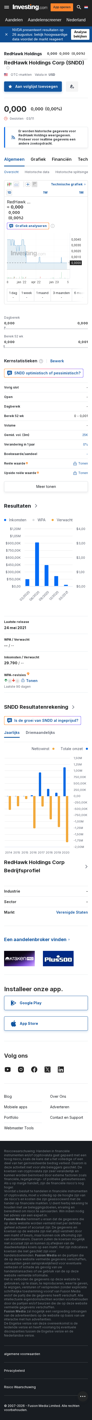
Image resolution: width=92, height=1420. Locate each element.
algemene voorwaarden (22, 1354)
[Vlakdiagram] (16, 184)
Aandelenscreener (44, 20)
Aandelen (14, 20)
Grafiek (38, 159)
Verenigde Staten (72, 912)
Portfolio (11, 1117)
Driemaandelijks (40, 732)
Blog (8, 1096)
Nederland (76, 20)
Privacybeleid (14, 1370)
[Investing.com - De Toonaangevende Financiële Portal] (30, 7)
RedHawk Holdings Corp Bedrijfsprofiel (34, 866)
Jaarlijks (12, 732)
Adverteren (59, 1107)
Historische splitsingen (72, 172)
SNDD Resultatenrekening (36, 707)
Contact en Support (66, 1117)
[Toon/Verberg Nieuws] (34, 184)
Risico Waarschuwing (20, 1387)
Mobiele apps (15, 1107)
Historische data (37, 172)
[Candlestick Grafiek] (9, 184)
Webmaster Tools (19, 1128)
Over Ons (58, 1096)
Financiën (62, 159)
